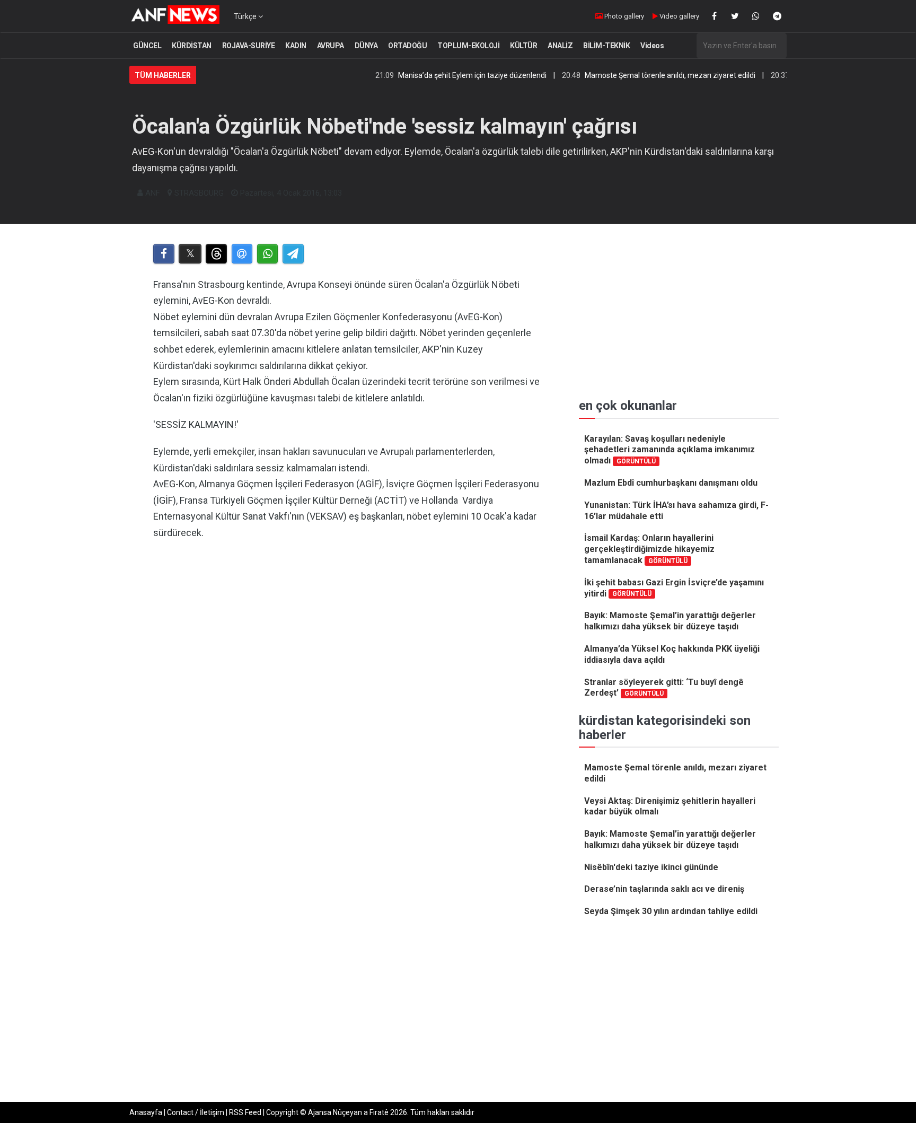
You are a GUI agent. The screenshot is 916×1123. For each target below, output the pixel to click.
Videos (652, 45)
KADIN (295, 45)
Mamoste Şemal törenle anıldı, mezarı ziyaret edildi (643, 75)
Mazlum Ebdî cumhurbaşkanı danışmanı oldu (671, 483)
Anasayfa (145, 1112)
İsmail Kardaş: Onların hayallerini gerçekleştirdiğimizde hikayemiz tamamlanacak (649, 549)
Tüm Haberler (163, 75)
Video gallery (678, 16)
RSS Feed (245, 1112)
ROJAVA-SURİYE (248, 45)
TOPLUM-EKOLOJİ (468, 45)
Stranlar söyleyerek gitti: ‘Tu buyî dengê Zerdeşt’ (664, 687)
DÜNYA (366, 45)
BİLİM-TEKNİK (606, 45)
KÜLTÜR (523, 45)
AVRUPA (330, 45)
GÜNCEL (147, 45)
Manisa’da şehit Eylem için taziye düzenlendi (446, 75)
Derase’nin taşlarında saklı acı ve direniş (664, 889)
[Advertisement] (347, 674)
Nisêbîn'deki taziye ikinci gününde (651, 867)
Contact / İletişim (195, 1112)
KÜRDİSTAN (192, 45)
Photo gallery (623, 16)
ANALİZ (560, 45)
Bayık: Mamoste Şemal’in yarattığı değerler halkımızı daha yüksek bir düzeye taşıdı (670, 620)
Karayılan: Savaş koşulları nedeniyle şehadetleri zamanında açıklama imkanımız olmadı (669, 450)
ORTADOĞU (407, 45)
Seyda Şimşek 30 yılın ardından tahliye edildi (671, 911)
